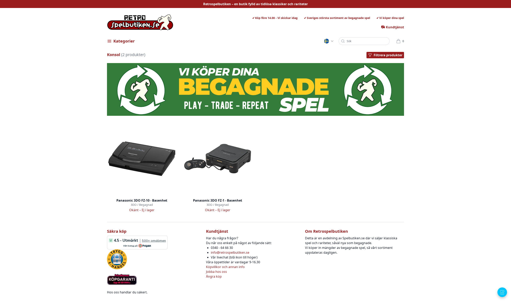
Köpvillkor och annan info (225, 267)
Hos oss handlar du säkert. (127, 292)
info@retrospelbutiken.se (230, 252)
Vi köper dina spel (391, 18)
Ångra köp (214, 276)
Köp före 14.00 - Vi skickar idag (276, 18)
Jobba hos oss (216, 271)
